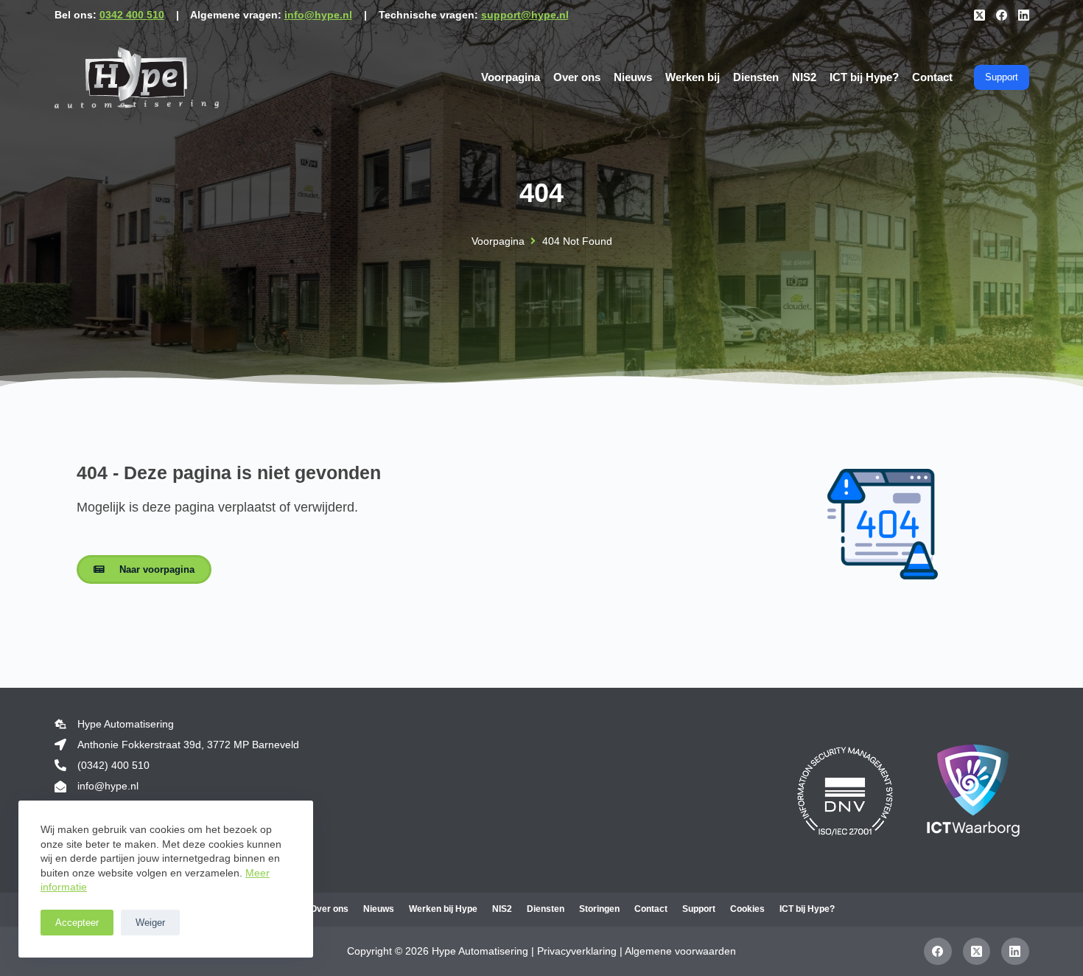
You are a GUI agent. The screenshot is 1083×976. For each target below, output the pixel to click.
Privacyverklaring (577, 951)
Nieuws (633, 77)
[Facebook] (1001, 15)
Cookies (747, 909)
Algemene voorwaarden (680, 951)
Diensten (756, 77)
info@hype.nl (318, 15)
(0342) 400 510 (113, 765)
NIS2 (804, 77)
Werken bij (692, 77)
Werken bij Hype (443, 909)
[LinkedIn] (1023, 15)
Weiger (150, 922)
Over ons (576, 77)
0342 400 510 (131, 15)
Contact (932, 77)
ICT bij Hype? (864, 77)
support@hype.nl (525, 15)
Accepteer (77, 922)
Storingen (599, 909)
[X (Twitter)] (979, 15)
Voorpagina (510, 77)
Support (1001, 77)
